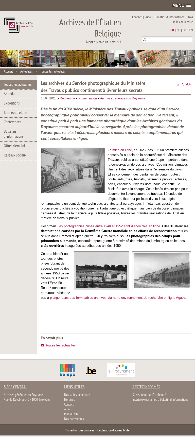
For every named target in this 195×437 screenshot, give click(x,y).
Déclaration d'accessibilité (113, 430)
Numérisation (87, 98)
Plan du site (71, 414)
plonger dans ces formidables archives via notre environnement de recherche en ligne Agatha (118, 298)
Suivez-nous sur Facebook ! (149, 395)
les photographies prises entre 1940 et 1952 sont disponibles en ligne (109, 226)
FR (172, 30)
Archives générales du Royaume (122, 98)
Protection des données (79, 430)
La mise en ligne (120, 150)
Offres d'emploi (14, 146)
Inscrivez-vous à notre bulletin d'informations (160, 399)
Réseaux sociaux (15, 155)
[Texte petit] (178, 84)
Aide (148, 17)
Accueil (8, 71)
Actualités (26, 71)
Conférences (12, 122)
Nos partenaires (74, 419)
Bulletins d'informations (169, 17)
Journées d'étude (15, 112)
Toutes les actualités (53, 71)
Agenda (9, 94)
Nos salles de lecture (183, 20)
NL (178, 30)
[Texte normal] (183, 84)
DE (185, 30)
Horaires (69, 399)
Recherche (67, 98)
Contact (136, 17)
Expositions (12, 103)
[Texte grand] (188, 84)
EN (191, 30)
